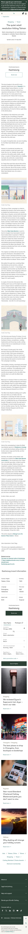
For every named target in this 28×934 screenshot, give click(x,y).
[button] (13, 631)
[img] (26, 1)
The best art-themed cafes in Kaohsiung (13, 558)
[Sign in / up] (26, 13)
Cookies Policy (9, 931)
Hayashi (20, 86)
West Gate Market (12, 231)
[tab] (7, 623)
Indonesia (7, 918)
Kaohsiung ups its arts (7, 564)
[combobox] (14, 641)
